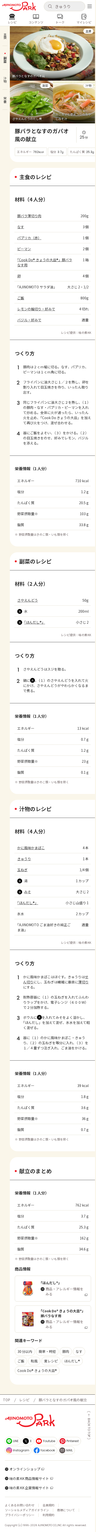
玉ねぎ (22, 869)
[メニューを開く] (89, 6)
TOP (6, 1399)
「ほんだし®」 (34, 622)
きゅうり (24, 858)
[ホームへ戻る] (19, 6)
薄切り (83, 981)
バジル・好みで (29, 319)
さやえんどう (27, 600)
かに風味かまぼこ (31, 847)
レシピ (24, 1399)
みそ (27, 891)
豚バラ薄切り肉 (29, 215)
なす (20, 226)
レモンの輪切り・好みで (36, 308)
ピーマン (24, 248)
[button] (64, 6)
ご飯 (20, 297)
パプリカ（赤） (29, 237)
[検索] (50, 7)
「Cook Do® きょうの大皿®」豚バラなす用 (44, 262)
